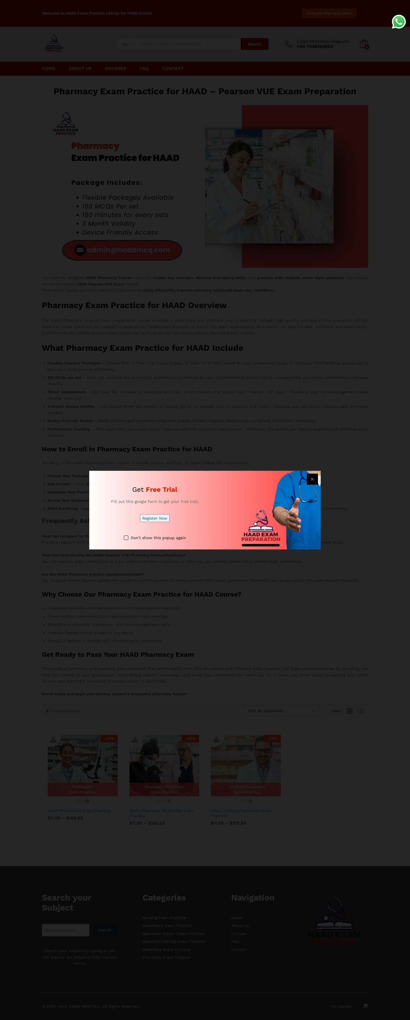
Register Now (154, 518)
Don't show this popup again (158, 538)
